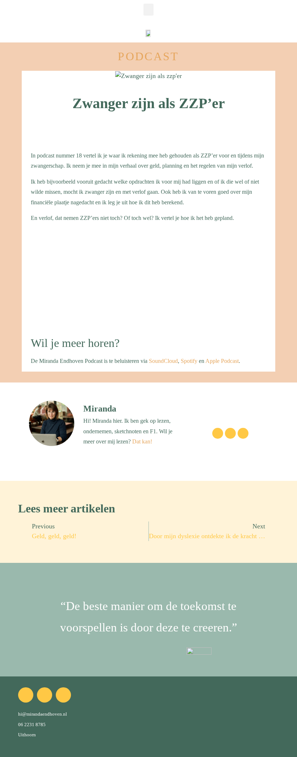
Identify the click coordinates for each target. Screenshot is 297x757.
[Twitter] (230, 433)
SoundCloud (163, 361)
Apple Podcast (222, 361)
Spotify (189, 361)
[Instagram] (217, 433)
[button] (148, 10)
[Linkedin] (243, 433)
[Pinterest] (63, 695)
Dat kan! (142, 441)
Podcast (148, 56)
